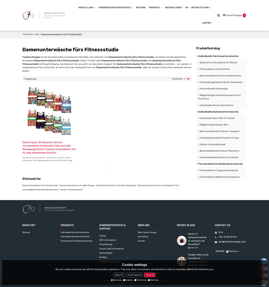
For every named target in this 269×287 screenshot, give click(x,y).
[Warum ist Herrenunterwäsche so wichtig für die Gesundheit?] (181, 240)
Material (141, 7)
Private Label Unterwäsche (111, 249)
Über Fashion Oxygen (147, 232)
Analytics (129, 280)
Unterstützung (200, 7)
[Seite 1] (102, 168)
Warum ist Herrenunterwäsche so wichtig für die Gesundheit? (197, 239)
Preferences (142, 280)
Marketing (154, 280)
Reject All (119, 275)
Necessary (117, 280)
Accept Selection (134, 275)
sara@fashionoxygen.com (232, 241)
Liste (185, 78)
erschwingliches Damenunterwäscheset (40, 189)
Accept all (150, 275)
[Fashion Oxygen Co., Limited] (28, 15)
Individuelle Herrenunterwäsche (75, 232)
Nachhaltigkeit (173, 7)
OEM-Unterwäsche (107, 240)
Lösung (102, 236)
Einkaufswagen (235, 15)
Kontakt (207, 23)
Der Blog (103, 257)
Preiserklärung (105, 244)
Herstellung (85, 7)
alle (36, 34)
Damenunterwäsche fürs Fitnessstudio (40, 185)
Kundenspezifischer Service (115, 7)
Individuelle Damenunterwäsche (75, 236)
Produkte (154, 7)
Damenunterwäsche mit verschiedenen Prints (158, 185)
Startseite (28, 34)
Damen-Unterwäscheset (71, 189)
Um (186, 7)
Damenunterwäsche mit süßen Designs (77, 185)
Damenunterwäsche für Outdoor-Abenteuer (116, 185)
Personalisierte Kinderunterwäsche (76, 241)
